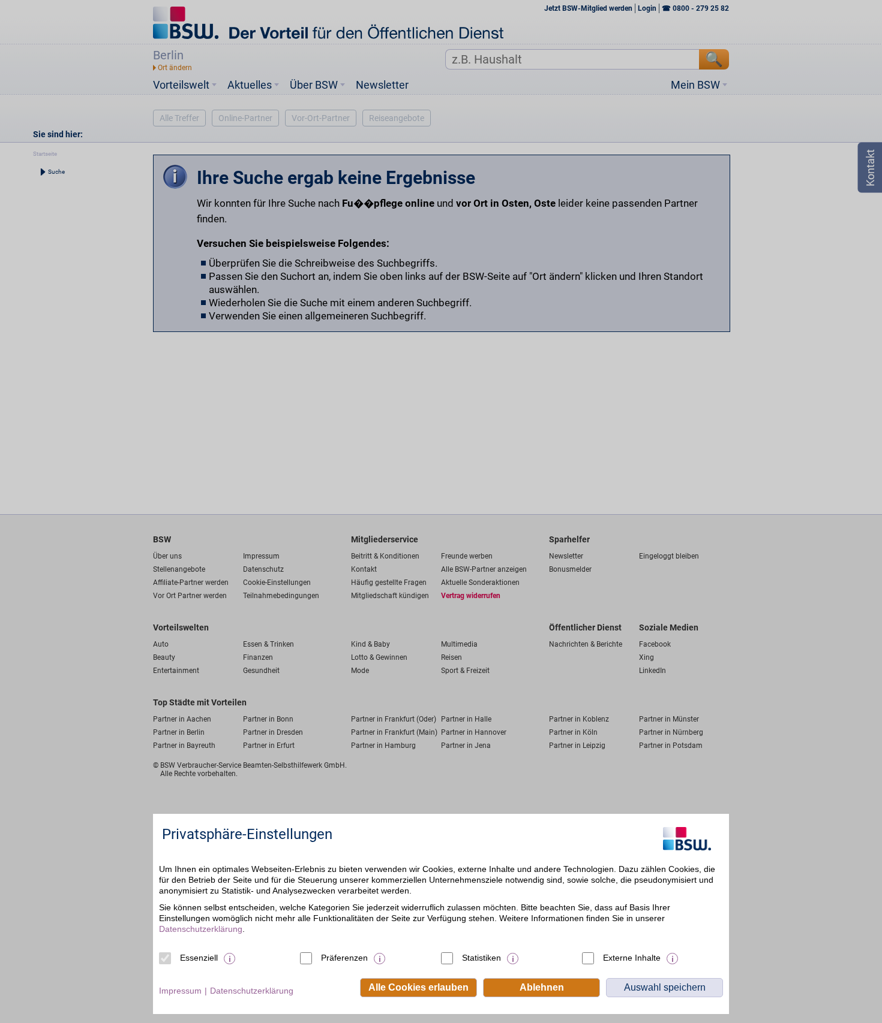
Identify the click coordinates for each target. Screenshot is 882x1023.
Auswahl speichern (665, 987)
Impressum (180, 990)
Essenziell (199, 957)
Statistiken (481, 957)
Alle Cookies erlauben (418, 987)
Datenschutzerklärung (200, 929)
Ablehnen (542, 987)
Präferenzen (344, 957)
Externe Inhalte (632, 957)
